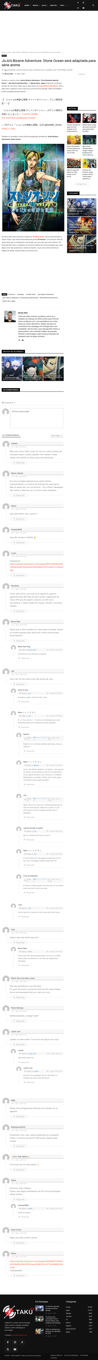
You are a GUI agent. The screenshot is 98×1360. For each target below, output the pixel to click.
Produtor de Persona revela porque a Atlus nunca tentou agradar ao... (88, 174)
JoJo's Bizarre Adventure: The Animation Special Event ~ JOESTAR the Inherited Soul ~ (31, 298)
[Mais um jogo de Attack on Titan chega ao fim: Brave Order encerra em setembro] (74, 163)
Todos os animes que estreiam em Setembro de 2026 (53, 377)
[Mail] (23, 340)
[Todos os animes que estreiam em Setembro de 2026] (53, 369)
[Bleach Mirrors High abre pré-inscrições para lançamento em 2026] (89, 118)
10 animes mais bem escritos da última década (12, 378)
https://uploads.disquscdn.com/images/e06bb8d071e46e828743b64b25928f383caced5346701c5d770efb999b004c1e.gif (36, 1264)
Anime (9, 52)
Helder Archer (74, 214)
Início (3, 52)
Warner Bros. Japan (9, 301)
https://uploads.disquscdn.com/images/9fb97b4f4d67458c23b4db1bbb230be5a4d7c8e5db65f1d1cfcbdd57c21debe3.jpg (36, 567)
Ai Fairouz (12, 294)
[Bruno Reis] (10, 326)
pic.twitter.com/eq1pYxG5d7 (19, 118)
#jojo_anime (30, 114)
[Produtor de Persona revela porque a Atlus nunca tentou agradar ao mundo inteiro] (89, 163)
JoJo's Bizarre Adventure (46, 294)
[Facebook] (78, 3)
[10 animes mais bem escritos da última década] (12, 369)
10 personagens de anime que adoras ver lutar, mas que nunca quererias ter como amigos (81, 227)
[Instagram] (83, 3)
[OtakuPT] (12, 5)
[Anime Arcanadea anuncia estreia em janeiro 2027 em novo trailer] (74, 139)
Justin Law (32, 1054)
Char (30, 952)
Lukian (36, 1071)
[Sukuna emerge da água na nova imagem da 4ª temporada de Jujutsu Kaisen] (74, 118)
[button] (93, 5)
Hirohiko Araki (30, 294)
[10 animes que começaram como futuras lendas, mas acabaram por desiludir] (32, 369)
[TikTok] (22, 1342)
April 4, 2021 (9, 129)
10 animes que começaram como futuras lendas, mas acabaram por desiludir (33, 377)
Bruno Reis (9, 74)
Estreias (53, 373)
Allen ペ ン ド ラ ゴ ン (40, 739)
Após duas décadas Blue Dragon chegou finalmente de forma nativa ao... (88, 150)
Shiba (30, 1208)
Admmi (36, 765)
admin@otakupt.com (19, 1335)
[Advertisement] (49, 31)
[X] (78, 8)
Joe (29, 693)
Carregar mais (81, 184)
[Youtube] (83, 8)
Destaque (20, 294)
